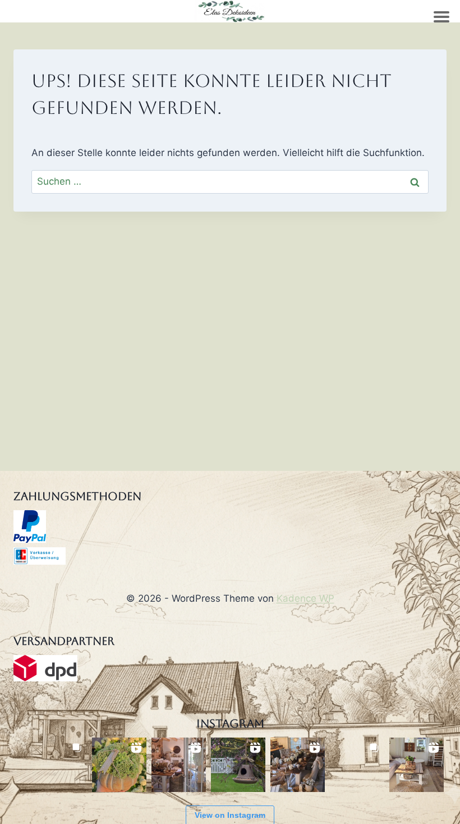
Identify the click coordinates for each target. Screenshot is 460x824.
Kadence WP (305, 598)
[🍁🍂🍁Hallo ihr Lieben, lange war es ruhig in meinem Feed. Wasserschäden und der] (178, 765)
